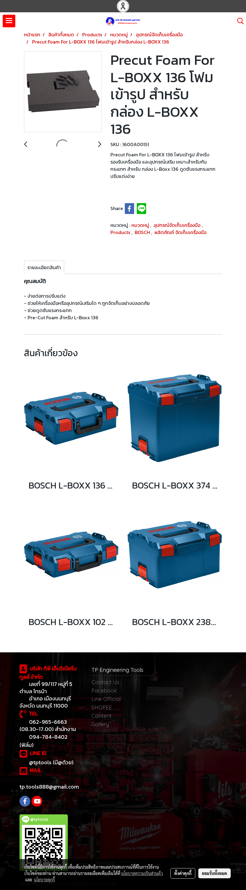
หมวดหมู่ (140, 225)
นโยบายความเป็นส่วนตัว (142, 873)
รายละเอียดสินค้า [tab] (44, 267)
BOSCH (143, 232)
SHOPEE (102, 707)
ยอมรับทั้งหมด (214, 873)
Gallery (100, 724)
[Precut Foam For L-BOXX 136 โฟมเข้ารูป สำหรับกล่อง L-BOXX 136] (62, 92)
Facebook (104, 690)
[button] (238, 21)
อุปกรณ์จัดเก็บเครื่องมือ (178, 225)
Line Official (106, 699)
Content (102, 715)
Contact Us (105, 682)
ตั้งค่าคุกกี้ (182, 873)
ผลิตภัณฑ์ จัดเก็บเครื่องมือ (180, 232)
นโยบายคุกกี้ (44, 879)
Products (120, 232)
